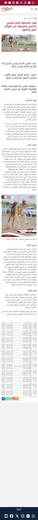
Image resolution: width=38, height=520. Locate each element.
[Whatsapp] (10, 398)
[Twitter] (6, 398)
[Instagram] (13, 398)
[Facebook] (3, 398)
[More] (17, 398)
